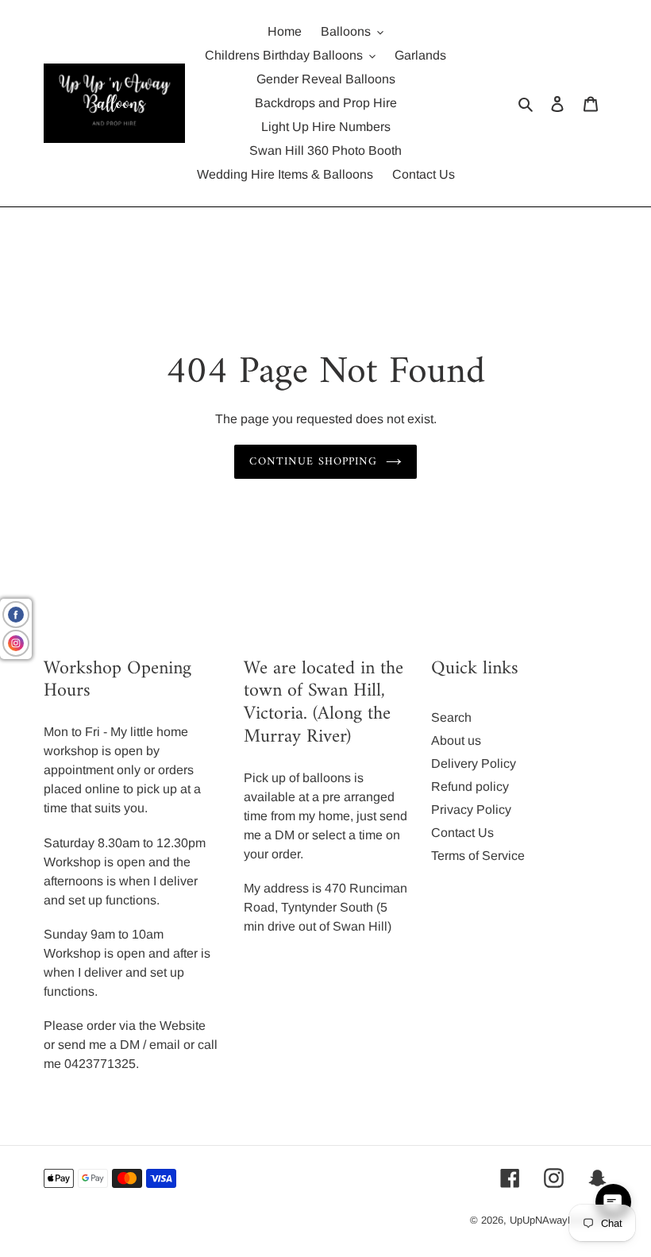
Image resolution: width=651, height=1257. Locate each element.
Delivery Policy (473, 763)
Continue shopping (313, 462)
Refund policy (470, 786)
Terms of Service (478, 855)
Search (451, 717)
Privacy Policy (471, 809)
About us (456, 740)
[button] (613, 1202)
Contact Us (462, 832)
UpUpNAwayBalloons (558, 1220)
